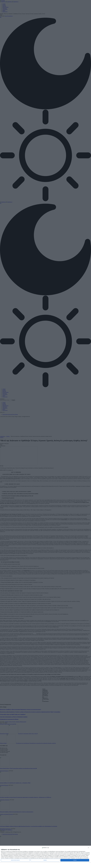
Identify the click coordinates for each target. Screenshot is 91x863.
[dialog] (45, 854)
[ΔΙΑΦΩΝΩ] (89, 848)
